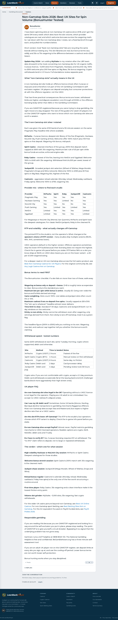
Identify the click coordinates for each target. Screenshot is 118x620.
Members (63, 3)
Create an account (29, 582)
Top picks (69, 602)
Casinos (25, 13)
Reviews (72, 3)
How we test (97, 596)
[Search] (92, 3)
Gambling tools (71, 605)
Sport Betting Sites (46, 605)
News (47, 3)
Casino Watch (38, 3)
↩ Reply (28, 562)
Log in (102, 3)
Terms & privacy (97, 605)
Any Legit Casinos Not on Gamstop (39, 266)
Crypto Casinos (44, 599)
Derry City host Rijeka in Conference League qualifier (23, 8)
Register (111, 3)
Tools (79, 3)
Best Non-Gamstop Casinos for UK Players (42, 264)
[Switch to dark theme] (96, 3)
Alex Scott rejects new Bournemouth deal (57, 8)
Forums (54, 3)
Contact (95, 602)
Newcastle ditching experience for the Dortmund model (92, 8)
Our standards (97, 599)
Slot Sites (43, 602)
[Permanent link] (75, 78)
